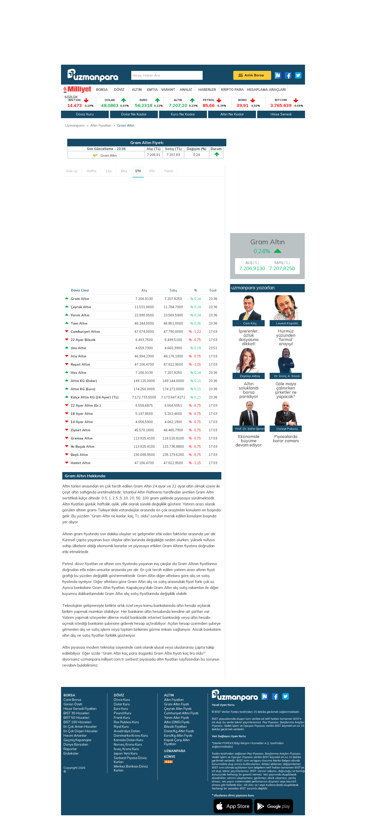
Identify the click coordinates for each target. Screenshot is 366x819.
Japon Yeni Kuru (125, 753)
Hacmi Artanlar (75, 735)
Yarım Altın (80, 315)
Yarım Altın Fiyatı (176, 718)
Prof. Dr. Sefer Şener (250, 429)
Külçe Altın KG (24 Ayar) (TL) (95, 397)
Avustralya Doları (127, 731)
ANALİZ (186, 90)
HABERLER (207, 90)
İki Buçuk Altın (82, 446)
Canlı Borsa (72, 700)
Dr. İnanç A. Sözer (287, 376)
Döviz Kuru (85, 114)
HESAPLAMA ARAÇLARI (266, 90)
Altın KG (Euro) (83, 389)
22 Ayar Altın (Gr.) (86, 405)
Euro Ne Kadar (183, 114)
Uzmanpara (74, 125)
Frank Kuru (122, 718)
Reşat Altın (80, 364)
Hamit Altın (80, 463)
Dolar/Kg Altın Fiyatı (179, 731)
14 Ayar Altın (82, 422)
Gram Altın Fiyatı (176, 704)
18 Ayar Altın (82, 414)
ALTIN (137, 90)
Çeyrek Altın (81, 307)
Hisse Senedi (281, 114)
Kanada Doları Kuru (128, 740)
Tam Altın (79, 323)
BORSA (102, 90)
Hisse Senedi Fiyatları (80, 709)
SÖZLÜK (71, 97)
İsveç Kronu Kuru (126, 749)
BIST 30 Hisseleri (76, 713)
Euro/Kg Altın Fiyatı (178, 735)
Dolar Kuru (122, 704)
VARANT (168, 90)
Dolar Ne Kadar (134, 114)
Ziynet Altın (80, 430)
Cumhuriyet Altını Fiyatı (181, 713)
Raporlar (70, 749)
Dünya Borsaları (75, 744)
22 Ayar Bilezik (83, 340)
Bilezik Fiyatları (175, 726)
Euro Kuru (121, 709)
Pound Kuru (122, 713)
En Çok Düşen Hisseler (80, 731)
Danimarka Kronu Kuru (131, 735)
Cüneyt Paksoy (287, 429)
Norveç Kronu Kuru (128, 744)
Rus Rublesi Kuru (126, 722)
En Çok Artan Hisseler (80, 726)
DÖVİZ (119, 90)
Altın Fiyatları (100, 125)
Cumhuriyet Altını (85, 332)
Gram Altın (125, 125)
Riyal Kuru (121, 726)
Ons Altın (78, 348)
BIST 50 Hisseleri (76, 718)
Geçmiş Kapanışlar (77, 740)
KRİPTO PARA (232, 90)
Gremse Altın (82, 438)
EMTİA (152, 90)
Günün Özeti (72, 704)
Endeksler (71, 753)
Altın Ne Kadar (232, 114)
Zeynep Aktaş (250, 376)
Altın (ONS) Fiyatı (176, 722)
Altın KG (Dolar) (84, 381)
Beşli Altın (79, 455)
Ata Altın (78, 356)
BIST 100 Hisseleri (77, 722)
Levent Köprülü (287, 323)
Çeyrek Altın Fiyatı (177, 709)
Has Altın (78, 373)
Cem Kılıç (250, 323)
